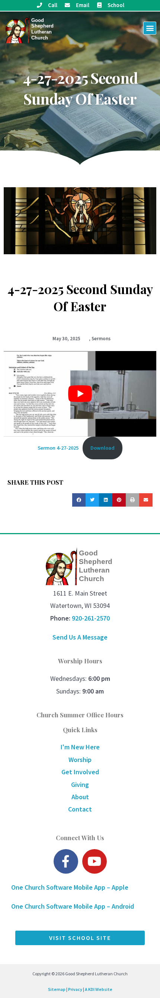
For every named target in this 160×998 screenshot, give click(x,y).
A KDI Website (98, 989)
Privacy (75, 989)
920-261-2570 (91, 618)
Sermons (101, 338)
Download (102, 447)
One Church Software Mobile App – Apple (69, 887)
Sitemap (56, 989)
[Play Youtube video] (80, 394)
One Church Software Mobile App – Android (72, 906)
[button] (149, 28)
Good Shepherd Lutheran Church (42, 29)
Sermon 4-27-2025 (58, 447)
